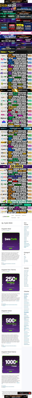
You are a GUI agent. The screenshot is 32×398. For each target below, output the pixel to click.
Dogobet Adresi (7, 311)
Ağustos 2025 (26, 275)
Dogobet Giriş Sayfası (26, 316)
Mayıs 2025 (26, 276)
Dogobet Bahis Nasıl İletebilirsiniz (6, 263)
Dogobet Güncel (26, 233)
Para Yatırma (26, 261)
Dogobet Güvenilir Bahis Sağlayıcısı (26, 318)
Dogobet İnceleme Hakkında (27, 342)
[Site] (16, 55)
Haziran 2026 (26, 271)
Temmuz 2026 (26, 270)
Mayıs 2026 (26, 272)
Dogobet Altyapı (26, 243)
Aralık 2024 (26, 279)
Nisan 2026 (26, 274)
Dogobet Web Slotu (26, 334)
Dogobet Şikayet (13, 217)
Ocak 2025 (25, 278)
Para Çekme (4, 385)
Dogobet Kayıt (26, 319)
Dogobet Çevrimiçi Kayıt (26, 340)
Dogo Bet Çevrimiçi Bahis (26, 339)
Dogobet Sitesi (6, 229)
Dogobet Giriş (24, 215)
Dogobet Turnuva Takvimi (26, 332)
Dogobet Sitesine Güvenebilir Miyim (27, 330)
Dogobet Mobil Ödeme (9, 352)
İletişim (19, 217)
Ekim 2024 (25, 282)
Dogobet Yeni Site (26, 337)
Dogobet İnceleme (17, 215)
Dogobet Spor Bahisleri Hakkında (13, 304)
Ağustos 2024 (26, 284)
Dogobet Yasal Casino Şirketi (27, 335)
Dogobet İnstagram (27, 244)
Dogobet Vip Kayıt (26, 333)
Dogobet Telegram (26, 331)
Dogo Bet (25, 230)
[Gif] (16, 90)
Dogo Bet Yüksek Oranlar (26, 338)
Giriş (3, 262)
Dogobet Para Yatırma (9, 270)
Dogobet (12, 215)
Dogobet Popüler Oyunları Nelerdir (26, 328)
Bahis (25, 256)
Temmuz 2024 (26, 286)
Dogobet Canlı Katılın (5, 386)
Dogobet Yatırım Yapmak (26, 336)
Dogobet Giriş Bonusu (26, 315)
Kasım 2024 (26, 280)
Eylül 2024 (25, 283)
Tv (24, 262)
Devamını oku (4, 260)
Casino (25, 257)
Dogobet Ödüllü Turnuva (26, 341)
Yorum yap (3, 264)
